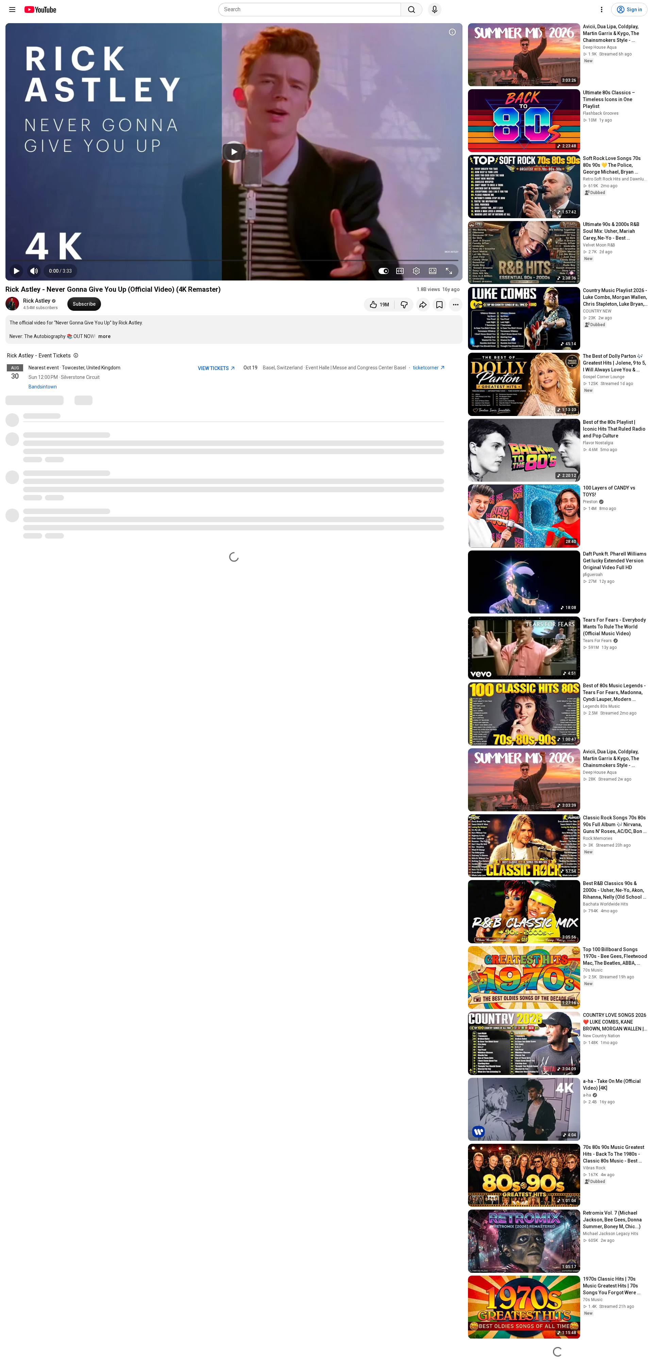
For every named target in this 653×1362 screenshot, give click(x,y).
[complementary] (74, 355)
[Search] (411, 9)
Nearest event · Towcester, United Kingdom (74, 367)
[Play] (234, 152)
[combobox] (311, 9)
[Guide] (12, 9)
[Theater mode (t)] (432, 271)
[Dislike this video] (404, 304)
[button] (60, 271)
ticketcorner (426, 367)
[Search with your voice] (434, 9)
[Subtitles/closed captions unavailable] (400, 271)
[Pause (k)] (16, 271)
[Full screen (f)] (449, 271)
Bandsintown (43, 386)
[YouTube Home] (40, 9)
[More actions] (456, 304)
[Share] (423, 304)
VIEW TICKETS (214, 368)
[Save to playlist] (439, 304)
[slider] (234, 260)
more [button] (104, 336)
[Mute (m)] (34, 271)
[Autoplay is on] (383, 271)
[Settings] (602, 9)
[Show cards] (452, 32)
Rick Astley (36, 301)
